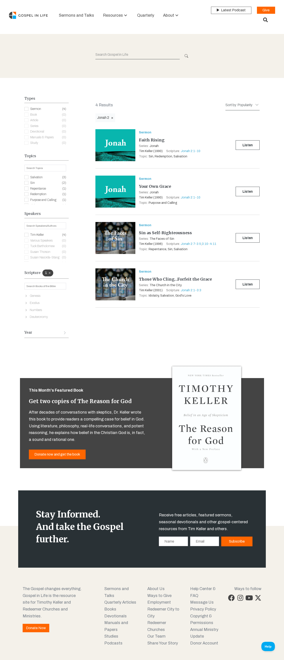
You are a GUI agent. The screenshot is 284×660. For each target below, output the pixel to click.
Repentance (48, 188)
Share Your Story (162, 643)
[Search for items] (186, 56)
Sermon (48, 109)
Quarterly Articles (120, 602)
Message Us (202, 602)
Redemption (48, 194)
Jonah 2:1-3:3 (191, 290)
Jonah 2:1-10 (190, 151)
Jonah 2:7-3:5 (191, 244)
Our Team (156, 636)
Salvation (48, 177)
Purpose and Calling (48, 200)
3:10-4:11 (209, 244)
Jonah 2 (103, 117)
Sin (48, 182)
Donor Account (204, 643)
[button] (125, 15)
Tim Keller (48, 234)
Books (110, 609)
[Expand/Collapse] (65, 333)
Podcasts (113, 643)
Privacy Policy (203, 609)
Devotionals (115, 616)
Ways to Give (159, 595)
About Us (156, 589)
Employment (159, 602)
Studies (111, 636)
